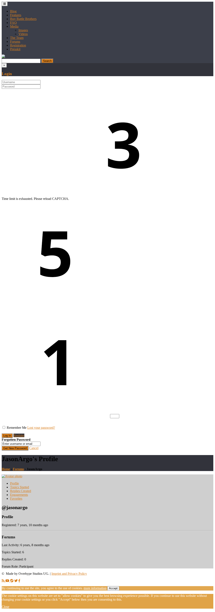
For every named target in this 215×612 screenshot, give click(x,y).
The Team (17, 38)
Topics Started (19, 487)
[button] (3, 56)
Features (15, 15)
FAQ (13, 22)
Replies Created (20, 491)
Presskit (15, 49)
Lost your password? (41, 427)
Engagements (19, 495)
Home (6, 469)
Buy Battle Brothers (23, 19)
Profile (14, 483)
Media (14, 26)
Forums (15, 41)
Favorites (16, 498)
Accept (113, 588)
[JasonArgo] (12, 476)
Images (23, 30)
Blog (13, 11)
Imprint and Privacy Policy (69, 573)
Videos (23, 34)
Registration (18, 45)
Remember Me (16, 427)
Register (18, 435)
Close (5, 606)
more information (95, 588)
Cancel (33, 448)
